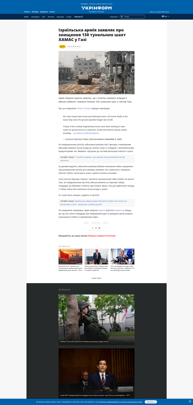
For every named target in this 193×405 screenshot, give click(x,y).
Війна (26, 17)
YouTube (111, 266)
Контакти (113, 17)
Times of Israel (83, 108)
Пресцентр (44, 12)
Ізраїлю (102, 208)
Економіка (35, 17)
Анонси (52, 12)
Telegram (92, 266)
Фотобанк (35, 12)
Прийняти (151, 402)
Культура (60, 17)
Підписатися (81, 257)
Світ (43, 17)
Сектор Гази (96, 221)
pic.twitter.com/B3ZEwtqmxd (86, 131)
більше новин (96, 308)
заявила (118, 208)
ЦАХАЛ (105, 221)
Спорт (69, 17)
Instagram (101, 266)
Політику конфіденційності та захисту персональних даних (121, 402)
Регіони (51, 17)
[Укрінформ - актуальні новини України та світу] (96, 8)
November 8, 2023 (113, 137)
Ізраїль (86, 221)
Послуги (27, 12)
